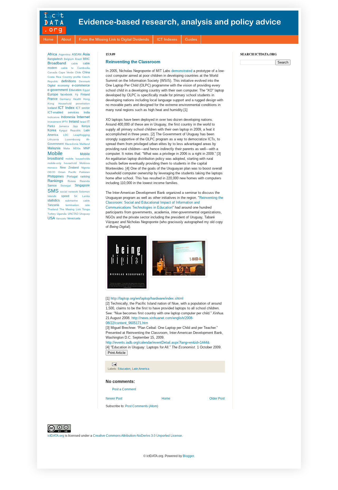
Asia (86, 54)
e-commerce (81, 85)
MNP (86, 148)
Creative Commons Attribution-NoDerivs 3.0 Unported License (137, 436)
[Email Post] (114, 364)
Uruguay (84, 213)
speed (65, 196)
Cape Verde (66, 72)
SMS (53, 191)
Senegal (65, 185)
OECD (51, 172)
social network (69, 191)
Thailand (53, 209)
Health (77, 99)
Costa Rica (54, 76)
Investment (54, 121)
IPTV (65, 121)
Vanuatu (61, 218)
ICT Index (66, 107)
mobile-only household (62, 163)
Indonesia (68, 117)
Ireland (74, 121)
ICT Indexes (167, 39)
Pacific (72, 172)
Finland (85, 94)
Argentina (65, 54)
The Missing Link (70, 209)
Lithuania (53, 139)
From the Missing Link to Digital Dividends (114, 39)
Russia (72, 181)
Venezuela (73, 218)
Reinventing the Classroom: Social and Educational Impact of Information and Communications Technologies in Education (164, 202)
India (87, 112)
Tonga (86, 209)
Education (124, 368)
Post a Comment (124, 389)
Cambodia (83, 67)
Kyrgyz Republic (70, 130)
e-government (58, 90)
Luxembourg (72, 139)
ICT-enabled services (63, 112)
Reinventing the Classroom (133, 62)
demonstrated (181, 71)
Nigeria (85, 167)
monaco (52, 167)
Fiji (76, 94)
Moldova (84, 163)
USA (51, 218)
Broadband (57, 63)
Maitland (84, 143)
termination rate (77, 205)
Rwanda (85, 181)
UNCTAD (73, 213)
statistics (54, 200)
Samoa (52, 185)
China (86, 72)
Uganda (62, 213)
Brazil (78, 58)
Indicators (53, 117)
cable (74, 63)
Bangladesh (55, 58)
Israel (83, 121)
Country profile (72, 76)
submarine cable (77, 200)
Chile (78, 72)
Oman (61, 172)
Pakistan (84, 172)
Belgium (69, 58)
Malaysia (54, 148)
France (53, 99)
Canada (52, 72)
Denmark (84, 81)
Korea (52, 130)
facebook (66, 94)
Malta (66, 148)
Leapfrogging (81, 134)
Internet (83, 117)
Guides (191, 39)
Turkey (52, 213)
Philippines (56, 176)
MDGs (77, 148)
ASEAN (76, 54)
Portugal (72, 176)
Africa (52, 54)
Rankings (55, 181)
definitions (68, 81)
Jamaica (64, 126)
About (66, 39)
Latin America (140, 368)
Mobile (55, 153)
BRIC (86, 58)
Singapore (82, 185)
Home (48, 39)
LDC (65, 134)
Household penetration (74, 103)
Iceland (52, 107)
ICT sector (83, 107)
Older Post (216, 398)
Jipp (75, 126)
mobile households (77, 158)
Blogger (188, 456)
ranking (85, 176)
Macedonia (71, 143)
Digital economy (58, 85)
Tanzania (53, 204)
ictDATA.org (56, 436)
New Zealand (69, 167)
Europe (53, 94)
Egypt (86, 90)
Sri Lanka (82, 196)
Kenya (86, 126)
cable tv (67, 67)
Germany (65, 99)
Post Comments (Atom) (141, 406)
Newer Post (114, 398)
